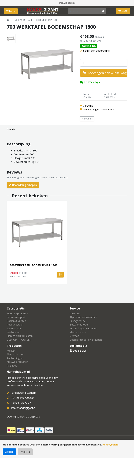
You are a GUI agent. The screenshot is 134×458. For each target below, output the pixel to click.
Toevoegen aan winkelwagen (106, 73)
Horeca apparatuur (18, 313)
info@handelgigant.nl (23, 407)
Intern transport (16, 317)
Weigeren (25, 452)
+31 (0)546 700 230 (22, 397)
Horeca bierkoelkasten (20, 336)
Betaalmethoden (79, 324)
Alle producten (15, 354)
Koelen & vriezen (16, 321)
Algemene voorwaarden (83, 317)
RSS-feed (12, 365)
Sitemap (74, 336)
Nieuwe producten (17, 361)
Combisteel (89, 97)
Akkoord (9, 452)
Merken (11, 350)
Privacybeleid (110, 444)
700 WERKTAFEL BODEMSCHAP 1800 (36, 20)
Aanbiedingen (15, 358)
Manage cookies (67, 3)
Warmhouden (14, 328)
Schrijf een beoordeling (96, 50)
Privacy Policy (77, 321)
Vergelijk (88, 105)
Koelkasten (13, 332)
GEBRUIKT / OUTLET (19, 339)
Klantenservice (78, 332)
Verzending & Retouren (83, 328)
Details (11, 129)
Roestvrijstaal (15, 324)
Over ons (75, 313)
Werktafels (87, 118)
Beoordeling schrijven (24, 185)
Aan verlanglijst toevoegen (98, 109)
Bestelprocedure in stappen (86, 339)
